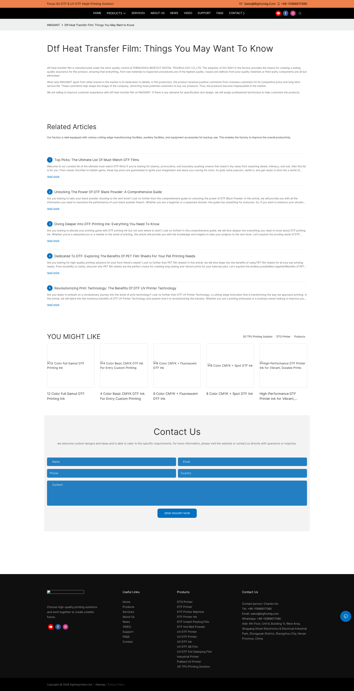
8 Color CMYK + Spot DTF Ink (229, 394)
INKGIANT (53, 25)
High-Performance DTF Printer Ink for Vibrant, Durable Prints (278, 396)
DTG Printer (283, 336)
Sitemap (100, 684)
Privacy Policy (116, 684)
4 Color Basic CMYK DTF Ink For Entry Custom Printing (122, 396)
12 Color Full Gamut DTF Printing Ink (66, 396)
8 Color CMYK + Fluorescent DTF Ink (175, 396)
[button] (244, 13)
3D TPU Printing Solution (258, 336)
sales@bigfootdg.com (260, 4)
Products (299, 336)
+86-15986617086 (294, 4)
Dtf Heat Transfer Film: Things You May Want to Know (99, 25)
